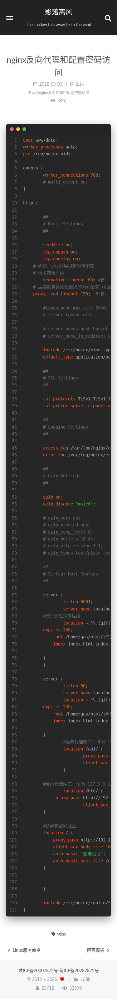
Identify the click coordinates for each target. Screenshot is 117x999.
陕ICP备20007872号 (38, 971)
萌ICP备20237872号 (79, 971)
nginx (61, 934)
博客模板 (96, 950)
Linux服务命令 (26, 950)
